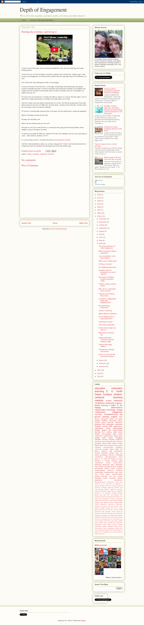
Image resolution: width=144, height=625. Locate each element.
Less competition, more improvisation (107, 257)
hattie (96, 466)
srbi (110, 476)
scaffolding (118, 455)
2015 (99, 216)
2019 (99, 204)
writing (104, 443)
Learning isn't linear (106, 322)
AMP (110, 426)
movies (97, 519)
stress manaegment (108, 528)
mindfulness (100, 403)
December (103, 219)
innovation (35, 154)
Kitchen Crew (99, 495)
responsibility (99, 472)
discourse (104, 506)
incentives (97, 513)
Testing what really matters (105, 345)
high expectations (115, 451)
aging (120, 461)
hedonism (104, 451)
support (114, 417)
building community (109, 421)
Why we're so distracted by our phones (107, 290)
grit (109, 430)
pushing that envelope (63, 140)
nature (108, 519)
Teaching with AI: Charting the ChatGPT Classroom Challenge (112, 91)
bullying (97, 502)
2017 (99, 210)
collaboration (100, 412)
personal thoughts (116, 466)
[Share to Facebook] (53, 151)
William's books (101, 545)
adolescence (117, 426)
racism (120, 526)
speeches (104, 476)
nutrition (120, 521)
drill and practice (113, 506)
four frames (108, 509)
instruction (103, 513)
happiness (119, 439)
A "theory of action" (105, 264)
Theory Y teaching (105, 310)
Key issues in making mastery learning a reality (106, 279)
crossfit (97, 504)
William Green (98, 180)
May (101, 240)
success (98, 414)
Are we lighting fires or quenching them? (107, 317)
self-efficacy (99, 457)
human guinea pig (117, 511)
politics (109, 524)
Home (24, 20)
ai (108, 500)
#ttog (117, 482)
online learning (99, 522)
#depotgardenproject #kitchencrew (105, 482)
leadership (43, 154)
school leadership (114, 401)
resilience (119, 470)
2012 (99, 376)
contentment (99, 463)
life (121, 405)
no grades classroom (103, 521)
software (100, 528)
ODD (104, 495)
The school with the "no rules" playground (107, 247)
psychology (103, 455)
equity (116, 436)
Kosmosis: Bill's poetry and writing (41, 20)
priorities (120, 524)
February (102, 363)
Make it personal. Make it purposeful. (108, 252)
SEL (108, 495)
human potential (104, 466)
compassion (99, 428)
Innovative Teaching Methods (113, 493)
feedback (98, 424)
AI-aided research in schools (108, 485)
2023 (99, 195)
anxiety (111, 500)
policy (113, 468)
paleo (105, 522)
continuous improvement (104, 436)
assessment (118, 445)
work (103, 533)
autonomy (105, 439)
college (120, 502)
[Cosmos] (115, 554)
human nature (100, 422)
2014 (99, 370)
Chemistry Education (100, 491)
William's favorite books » (114, 577)
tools (112, 532)
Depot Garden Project (115, 443)
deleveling (98, 464)
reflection (111, 455)
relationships (100, 410)
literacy (120, 515)
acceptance (119, 498)
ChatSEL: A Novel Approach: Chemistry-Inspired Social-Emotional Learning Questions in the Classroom (113, 109)
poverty (114, 524)
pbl (114, 522)
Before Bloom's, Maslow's (108, 314)
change (29, 154)
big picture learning (108, 415)
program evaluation (107, 526)
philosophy (110, 424)
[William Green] (96, 182)
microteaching (118, 517)
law (108, 515)
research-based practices (104, 470)
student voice (118, 528)
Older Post (83, 223)
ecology (97, 508)
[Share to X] (51, 151)
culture (108, 428)
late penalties (103, 515)
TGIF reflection (114, 495)
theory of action (112, 530)
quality (116, 526)
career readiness (104, 502)
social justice (107, 438)
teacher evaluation (109, 478)
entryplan (102, 508)
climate (97, 434)
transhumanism (118, 532)
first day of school (116, 508)
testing (106, 530)
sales (96, 528)
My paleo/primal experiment (104, 306)
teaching (99, 391)
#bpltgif (98, 408)
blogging (120, 500)
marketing (97, 517)
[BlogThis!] (49, 151)
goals (112, 464)
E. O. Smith (103, 459)
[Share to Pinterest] (55, 151)
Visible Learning (111, 461)
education (100, 388)
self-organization (111, 441)
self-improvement (110, 457)
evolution (106, 449)
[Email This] (47, 151)
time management (105, 532)
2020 (99, 201)
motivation (50, 154)
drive (121, 506)
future (116, 509)
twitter (96, 533)
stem (114, 476)
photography (98, 524)
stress (120, 434)
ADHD (96, 483)
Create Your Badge (100, 184)
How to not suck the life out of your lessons (107, 355)
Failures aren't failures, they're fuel (107, 295)
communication (108, 447)
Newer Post (26, 223)
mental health (104, 517)
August (102, 231)
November (103, 222)
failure (120, 421)
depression (98, 506)
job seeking (117, 513)
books (120, 432)
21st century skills (109, 432)
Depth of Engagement (43, 9)
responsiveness (109, 472)
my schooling (102, 519)
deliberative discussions (107, 504)
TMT (121, 495)
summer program (99, 530)
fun (114, 509)
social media (105, 474)
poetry (104, 524)
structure (119, 441)
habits (112, 449)
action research (109, 445)
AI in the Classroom (105, 483)
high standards (106, 511)
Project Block (99, 445)
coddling (116, 502)
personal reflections (114, 422)
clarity (111, 502)
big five (116, 500)
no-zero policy (114, 521)
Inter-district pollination (107, 325)
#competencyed (111, 414)
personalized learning (102, 468)
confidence (118, 447)
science (105, 426)
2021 (99, 198)
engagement (117, 412)
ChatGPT (106, 489)
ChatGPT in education (116, 489)
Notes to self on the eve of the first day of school (112, 158)
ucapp (100, 533)
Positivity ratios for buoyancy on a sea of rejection (107, 272)
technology (110, 410)
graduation (119, 464)
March (101, 360)
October (102, 225)
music (117, 453)
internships (110, 513)
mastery (99, 400)
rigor (116, 472)
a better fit (114, 405)
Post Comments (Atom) (59, 229)
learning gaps (114, 515)
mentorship (111, 517)
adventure (105, 500)
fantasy (108, 508)
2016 (99, 213)
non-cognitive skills (109, 434)
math (103, 441)
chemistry (98, 447)
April (101, 243)
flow (103, 424)
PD (109, 459)
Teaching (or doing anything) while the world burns (113, 129)
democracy (119, 504)
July (100, 234)
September (103, 228)
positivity (119, 468)
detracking (106, 464)
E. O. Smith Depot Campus (108, 393)
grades (104, 430)
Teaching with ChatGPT (113, 496)
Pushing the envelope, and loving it (107, 350)
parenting (110, 522)
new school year (115, 519)
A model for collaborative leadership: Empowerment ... (107, 301)
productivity (98, 526)
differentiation (116, 408)
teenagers (98, 443)
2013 (99, 373)
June (101, 237)
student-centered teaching (108, 396)
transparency (118, 480)
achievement (98, 500)
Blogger (83, 620)
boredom (112, 439)
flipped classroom (100, 509)
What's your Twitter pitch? (108, 261)
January (102, 366)
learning (97, 453)
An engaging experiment (107, 267)
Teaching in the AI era (101, 496)
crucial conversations (114, 463)
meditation (104, 453)
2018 (99, 207)
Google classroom (112, 491)
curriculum (98, 449)
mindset (111, 453)
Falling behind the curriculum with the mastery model (106, 339)
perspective (119, 522)
